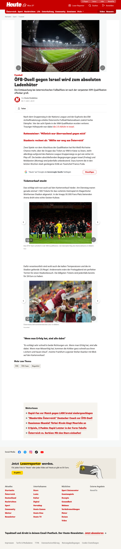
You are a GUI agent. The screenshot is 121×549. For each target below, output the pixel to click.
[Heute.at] (14, 4)
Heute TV (37, 517)
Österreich (11, 11)
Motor (64, 513)
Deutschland (10, 498)
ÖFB (16, 366)
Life (38, 11)
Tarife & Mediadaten (24, 543)
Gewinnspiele (68, 494)
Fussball (21, 17)
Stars (35, 490)
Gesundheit (67, 502)
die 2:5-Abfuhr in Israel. (64, 126)
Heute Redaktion (30, 98)
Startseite (8, 17)
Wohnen (65, 505)
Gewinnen (71, 11)
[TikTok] (36, 452)
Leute (35, 494)
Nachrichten (10, 502)
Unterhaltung (48, 11)
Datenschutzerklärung (50, 543)
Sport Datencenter (70, 490)
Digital (36, 502)
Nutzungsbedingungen (71, 543)
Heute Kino (38, 513)
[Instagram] (30, 452)
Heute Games (39, 509)
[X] (25, 452)
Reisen (65, 517)
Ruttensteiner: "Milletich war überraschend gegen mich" (55, 133)
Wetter (8, 513)
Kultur (36, 498)
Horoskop (37, 505)
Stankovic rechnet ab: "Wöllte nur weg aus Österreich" (54, 140)
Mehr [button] (79, 11)
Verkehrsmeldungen (71, 509)
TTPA (37, 543)
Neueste (110, 11)
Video (102, 11)
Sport (20, 11)
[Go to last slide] (23, 222)
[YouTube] (42, 452)
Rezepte (65, 498)
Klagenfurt (35, 366)
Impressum (9, 543)
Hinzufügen (89, 172)
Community (60, 11)
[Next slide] (97, 222)
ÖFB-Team (25, 366)
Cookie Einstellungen (90, 543)
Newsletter (10, 517)
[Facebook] (19, 452)
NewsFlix (93, 490)
